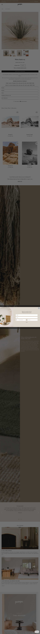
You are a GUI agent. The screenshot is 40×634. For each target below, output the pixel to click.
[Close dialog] (39, 308)
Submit (27, 322)
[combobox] (17, 320)
